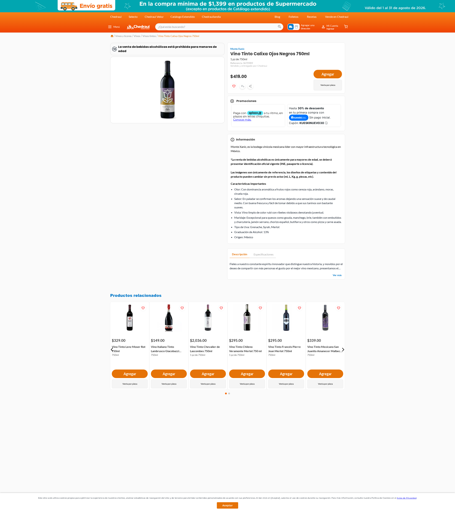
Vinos (137, 35)
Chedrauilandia (211, 16)
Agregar (328, 74)
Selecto (133, 16)
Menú (116, 26)
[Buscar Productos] (279, 26)
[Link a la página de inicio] (112, 36)
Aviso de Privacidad (406, 498)
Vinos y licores (123, 35)
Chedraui (116, 16)
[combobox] (219, 26)
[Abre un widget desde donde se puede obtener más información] (440, 508)
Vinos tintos (149, 35)
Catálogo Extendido (182, 16)
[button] (112, 349)
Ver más (337, 275)
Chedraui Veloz (154, 16)
